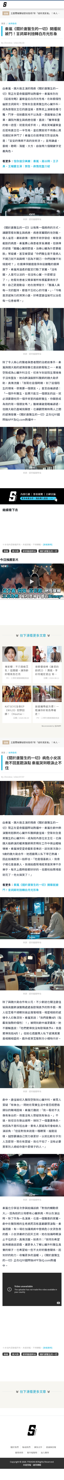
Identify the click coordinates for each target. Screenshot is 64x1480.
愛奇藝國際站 (29, 551)
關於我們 (15, 1447)
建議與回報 (51, 1447)
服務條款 (19, 1452)
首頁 (3, 23)
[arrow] (5, 5)
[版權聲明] (47, 544)
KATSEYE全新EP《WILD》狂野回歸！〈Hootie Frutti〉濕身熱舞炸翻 (16, 710)
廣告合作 (38, 1447)
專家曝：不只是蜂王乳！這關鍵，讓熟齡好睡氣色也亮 (17, 670)
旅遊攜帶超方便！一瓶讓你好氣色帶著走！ (47, 710)
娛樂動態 (13, 23)
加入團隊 (45, 1452)
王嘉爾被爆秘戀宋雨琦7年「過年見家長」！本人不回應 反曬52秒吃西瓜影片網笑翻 (36, 13)
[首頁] (32, 1430)
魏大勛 (15, 551)
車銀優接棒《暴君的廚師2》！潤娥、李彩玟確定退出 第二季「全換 (47, 670)
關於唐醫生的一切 (48, 551)
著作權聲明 (32, 1452)
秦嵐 (6, 551)
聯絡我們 (26, 1447)
